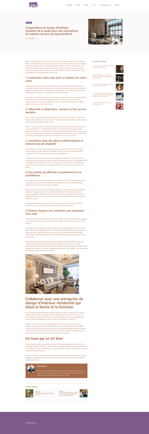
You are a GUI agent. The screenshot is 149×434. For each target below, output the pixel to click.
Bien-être (69, 5)
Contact (117, 5)
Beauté (78, 5)
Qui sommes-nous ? (105, 5)
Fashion (94, 5)
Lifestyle (86, 5)
